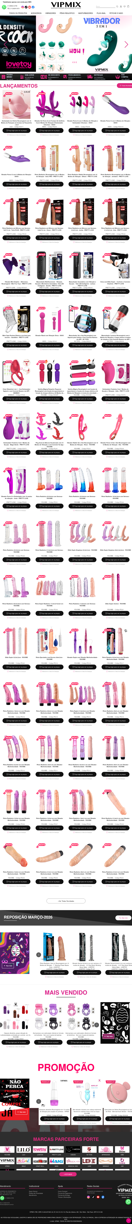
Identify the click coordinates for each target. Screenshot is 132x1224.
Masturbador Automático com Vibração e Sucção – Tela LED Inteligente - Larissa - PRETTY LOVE (82, 284)
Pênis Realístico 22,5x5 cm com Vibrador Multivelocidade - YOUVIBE (16, 766)
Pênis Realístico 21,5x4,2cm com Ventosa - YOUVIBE (49, 551)
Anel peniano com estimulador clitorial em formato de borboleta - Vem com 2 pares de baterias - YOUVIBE (48, 1035)
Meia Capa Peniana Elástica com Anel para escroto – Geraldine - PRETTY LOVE (17, 336)
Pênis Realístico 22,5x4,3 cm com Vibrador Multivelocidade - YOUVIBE (82, 766)
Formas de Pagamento (65, 1193)
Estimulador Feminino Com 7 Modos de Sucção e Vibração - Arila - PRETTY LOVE (115, 390)
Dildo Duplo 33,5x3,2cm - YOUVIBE (16, 657)
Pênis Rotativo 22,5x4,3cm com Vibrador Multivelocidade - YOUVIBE (115, 658)
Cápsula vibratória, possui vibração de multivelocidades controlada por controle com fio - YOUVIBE (15, 1035)
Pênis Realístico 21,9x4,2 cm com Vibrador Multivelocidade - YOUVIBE (115, 819)
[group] (66, 44)
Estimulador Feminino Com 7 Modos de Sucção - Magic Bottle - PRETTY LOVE (16, 444)
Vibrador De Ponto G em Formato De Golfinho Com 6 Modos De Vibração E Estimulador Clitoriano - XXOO (49, 123)
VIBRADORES (50, 13)
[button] (5, 44)
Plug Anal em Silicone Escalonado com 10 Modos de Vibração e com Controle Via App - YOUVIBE (49, 445)
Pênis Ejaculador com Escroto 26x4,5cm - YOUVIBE (49, 658)
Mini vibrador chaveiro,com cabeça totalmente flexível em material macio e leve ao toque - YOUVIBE (87, 1111)
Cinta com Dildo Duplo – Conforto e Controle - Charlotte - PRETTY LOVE (115, 283)
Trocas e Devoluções (64, 1197)
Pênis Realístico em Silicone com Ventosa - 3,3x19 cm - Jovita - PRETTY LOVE (82, 229)
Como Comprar (62, 1191)
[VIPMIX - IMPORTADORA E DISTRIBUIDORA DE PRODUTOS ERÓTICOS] (66, 5)
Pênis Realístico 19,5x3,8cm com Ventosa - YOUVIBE (115, 497)
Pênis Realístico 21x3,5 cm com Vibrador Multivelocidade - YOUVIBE (49, 873)
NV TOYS (77, 341)
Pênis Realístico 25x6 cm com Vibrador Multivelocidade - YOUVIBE (115, 712)
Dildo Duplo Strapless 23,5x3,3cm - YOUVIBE (82, 550)
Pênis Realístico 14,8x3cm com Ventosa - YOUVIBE (82, 605)
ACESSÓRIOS (36, 13)
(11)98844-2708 (12, 6)
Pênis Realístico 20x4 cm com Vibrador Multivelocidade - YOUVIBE (115, 766)
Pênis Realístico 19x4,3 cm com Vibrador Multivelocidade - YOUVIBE (82, 819)
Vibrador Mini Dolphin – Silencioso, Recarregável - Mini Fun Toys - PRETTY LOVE (16, 283)
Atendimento (33, 1195)
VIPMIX (49, 1115)
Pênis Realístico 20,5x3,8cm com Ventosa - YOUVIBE (16, 605)
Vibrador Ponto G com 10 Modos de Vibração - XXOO (115, 122)
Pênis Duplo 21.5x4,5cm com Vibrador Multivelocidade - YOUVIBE (82, 712)
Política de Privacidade (36, 1193)
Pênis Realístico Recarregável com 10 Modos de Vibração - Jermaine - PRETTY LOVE (115, 175)
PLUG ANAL (101, 13)
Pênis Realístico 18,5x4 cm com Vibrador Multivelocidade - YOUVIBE (16, 819)
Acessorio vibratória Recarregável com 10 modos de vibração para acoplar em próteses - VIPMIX (54, 1110)
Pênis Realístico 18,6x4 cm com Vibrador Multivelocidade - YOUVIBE (16, 873)
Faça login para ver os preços (17, 130)
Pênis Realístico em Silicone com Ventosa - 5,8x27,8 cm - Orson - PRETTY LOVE (49, 229)
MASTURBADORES (85, 13)
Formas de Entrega (64, 1195)
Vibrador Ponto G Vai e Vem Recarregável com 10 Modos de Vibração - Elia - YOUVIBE (115, 444)
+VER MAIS (68, 1174)
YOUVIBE (44, 395)
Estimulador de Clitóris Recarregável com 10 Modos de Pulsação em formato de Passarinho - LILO (16, 123)
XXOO (44, 127)
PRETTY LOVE (44, 180)
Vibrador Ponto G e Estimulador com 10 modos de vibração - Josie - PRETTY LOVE (16, 497)
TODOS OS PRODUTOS (18, 13)
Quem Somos (33, 1191)
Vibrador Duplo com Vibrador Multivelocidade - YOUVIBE (82, 658)
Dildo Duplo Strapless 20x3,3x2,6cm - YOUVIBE (115, 550)
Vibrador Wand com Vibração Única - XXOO (49, 335)
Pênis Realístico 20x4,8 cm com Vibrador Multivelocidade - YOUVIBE (49, 712)
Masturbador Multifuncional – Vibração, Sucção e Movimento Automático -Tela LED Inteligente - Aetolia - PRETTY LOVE (49, 284)
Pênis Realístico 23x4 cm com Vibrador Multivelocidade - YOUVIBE (49, 766)
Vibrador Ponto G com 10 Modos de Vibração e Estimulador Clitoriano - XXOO (82, 122)
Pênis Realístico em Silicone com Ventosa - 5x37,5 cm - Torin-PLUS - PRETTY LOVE (16, 229)
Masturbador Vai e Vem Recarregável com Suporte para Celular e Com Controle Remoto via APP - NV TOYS (82, 337)
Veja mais (123, 918)
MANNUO (11, 395)
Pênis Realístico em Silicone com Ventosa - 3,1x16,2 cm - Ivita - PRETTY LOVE (115, 229)
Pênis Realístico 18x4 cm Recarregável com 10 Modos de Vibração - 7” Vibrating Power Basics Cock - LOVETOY (54, 965)
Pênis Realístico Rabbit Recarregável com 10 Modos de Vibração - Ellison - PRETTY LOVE (82, 175)
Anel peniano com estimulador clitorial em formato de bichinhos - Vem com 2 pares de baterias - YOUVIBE (81, 1035)
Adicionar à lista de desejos (17, 135)
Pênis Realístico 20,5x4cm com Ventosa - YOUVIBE (49, 497)
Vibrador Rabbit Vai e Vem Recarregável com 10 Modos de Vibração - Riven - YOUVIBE (82, 444)
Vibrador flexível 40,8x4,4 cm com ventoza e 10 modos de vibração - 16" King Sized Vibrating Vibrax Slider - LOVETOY (86, 965)
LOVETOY (49, 969)
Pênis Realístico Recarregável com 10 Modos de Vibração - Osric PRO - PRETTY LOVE (49, 175)
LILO (11, 127)
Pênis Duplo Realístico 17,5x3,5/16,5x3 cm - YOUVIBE (49, 605)
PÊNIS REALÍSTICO (67, 13)
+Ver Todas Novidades (66, 901)
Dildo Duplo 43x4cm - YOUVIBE (115, 604)
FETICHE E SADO (116, 13)
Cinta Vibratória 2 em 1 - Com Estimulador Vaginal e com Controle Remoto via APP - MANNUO (16, 391)
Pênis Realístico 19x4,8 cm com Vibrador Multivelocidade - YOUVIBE (16, 712)
